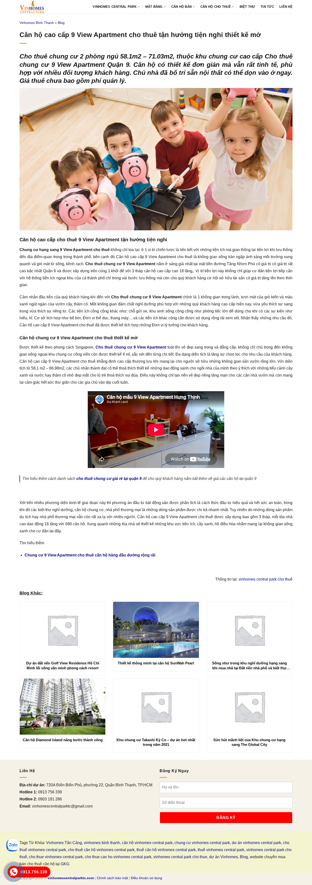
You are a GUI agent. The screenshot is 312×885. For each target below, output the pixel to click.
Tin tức (267, 7)
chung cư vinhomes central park (202, 843)
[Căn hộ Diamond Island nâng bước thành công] (62, 707)
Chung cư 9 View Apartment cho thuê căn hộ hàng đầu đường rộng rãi (90, 555)
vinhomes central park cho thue (180, 857)
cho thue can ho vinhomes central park (118, 857)
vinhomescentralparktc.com (71, 878)
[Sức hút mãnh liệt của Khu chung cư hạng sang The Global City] (249, 707)
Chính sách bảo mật (112, 878)
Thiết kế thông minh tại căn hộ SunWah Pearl (156, 663)
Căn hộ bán (181, 7)
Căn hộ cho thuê (215, 7)
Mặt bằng (154, 7)
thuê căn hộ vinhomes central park (166, 850)
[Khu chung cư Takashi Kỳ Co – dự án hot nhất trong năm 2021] (156, 707)
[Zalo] (12, 845)
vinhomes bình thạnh (102, 843)
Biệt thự (247, 7)
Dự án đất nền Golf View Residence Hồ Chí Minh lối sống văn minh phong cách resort (62, 665)
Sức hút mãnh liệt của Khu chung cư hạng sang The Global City (249, 742)
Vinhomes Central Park (114, 7)
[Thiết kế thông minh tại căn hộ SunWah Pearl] (156, 630)
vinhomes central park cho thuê (265, 579)
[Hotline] (14, 872)
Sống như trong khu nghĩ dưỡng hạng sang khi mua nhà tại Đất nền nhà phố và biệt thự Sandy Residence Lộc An (249, 665)
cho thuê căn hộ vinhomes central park (101, 850)
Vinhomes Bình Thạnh (37, 23)
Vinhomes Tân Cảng (64, 843)
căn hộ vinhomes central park (147, 843)
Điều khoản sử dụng (146, 878)
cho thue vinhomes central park (56, 857)
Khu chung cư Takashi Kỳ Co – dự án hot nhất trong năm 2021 (156, 742)
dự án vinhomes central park (256, 843)
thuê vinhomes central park (221, 850)
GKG (65, 864)
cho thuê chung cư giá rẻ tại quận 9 (109, 479)
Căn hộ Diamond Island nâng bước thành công (63, 740)
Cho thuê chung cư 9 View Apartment (131, 347)
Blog (61, 23)
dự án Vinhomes (223, 857)
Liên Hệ (285, 7)
